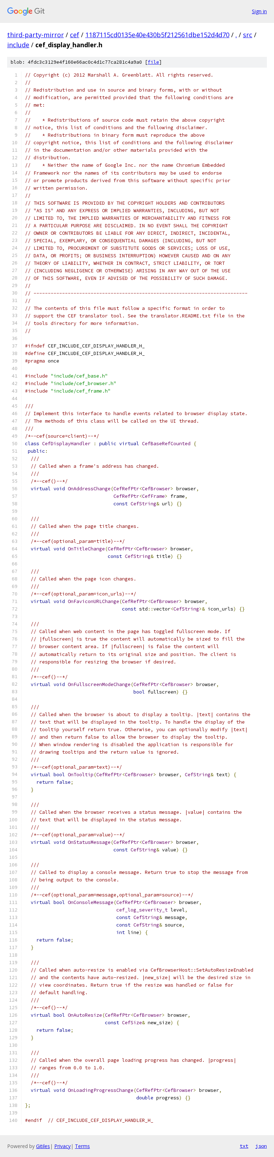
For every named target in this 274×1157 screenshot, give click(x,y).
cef (74, 34)
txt (244, 1146)
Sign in (259, 11)
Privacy (62, 1146)
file (153, 62)
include (18, 44)
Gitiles (43, 1146)
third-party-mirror (35, 34)
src (247, 34)
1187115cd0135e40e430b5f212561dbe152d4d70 (157, 34)
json (261, 1146)
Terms (82, 1146)
